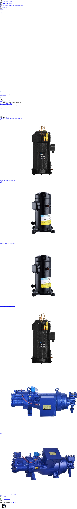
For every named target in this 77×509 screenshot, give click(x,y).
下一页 (2, 496)
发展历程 (7, 1)
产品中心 (9, 117)
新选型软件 (8, 499)
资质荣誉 (10, 1)
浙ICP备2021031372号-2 (15, 502)
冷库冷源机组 (17, 5)
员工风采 (4, 108)
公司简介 (1, 1)
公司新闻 (1, 3)
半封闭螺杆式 (7, 5)
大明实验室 (2, 7)
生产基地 (5, 7)
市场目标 (7, 3)
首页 (6, 117)
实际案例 (1, 9)
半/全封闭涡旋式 (11, 5)
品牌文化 (4, 1)
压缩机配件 (21, 5)
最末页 (5, 496)
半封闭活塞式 (2, 5)
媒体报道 (4, 3)
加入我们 (7, 108)
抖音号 (5, 499)
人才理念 (1, 108)
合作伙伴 (10, 3)
